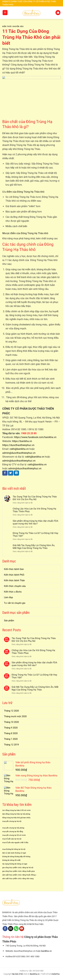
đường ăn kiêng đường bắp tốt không (16, 857)
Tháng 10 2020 (11, 722)
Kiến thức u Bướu (13, 591)
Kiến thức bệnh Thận (14, 580)
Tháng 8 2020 (11, 733)
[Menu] (5, 12)
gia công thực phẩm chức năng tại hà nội (17, 868)
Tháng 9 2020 (11, 727)
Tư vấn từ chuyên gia (14, 603)
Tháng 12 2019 (11, 744)
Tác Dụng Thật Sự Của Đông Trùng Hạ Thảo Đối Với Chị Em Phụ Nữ (35, 498)
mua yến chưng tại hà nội (11, 821)
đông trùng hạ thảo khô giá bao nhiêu (16, 818)
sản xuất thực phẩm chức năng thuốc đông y (19, 875)
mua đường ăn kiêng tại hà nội (13, 849)
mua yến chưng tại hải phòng (13, 828)
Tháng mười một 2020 (15, 716)
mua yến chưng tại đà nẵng (12, 832)
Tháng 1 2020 (11, 739)
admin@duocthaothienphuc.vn (18, 452)
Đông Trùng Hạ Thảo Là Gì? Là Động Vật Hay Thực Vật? (35, 534)
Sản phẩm (9, 620)
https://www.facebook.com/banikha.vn (35, 437)
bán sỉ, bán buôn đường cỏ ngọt (14, 853)
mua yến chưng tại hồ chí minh (14, 835)
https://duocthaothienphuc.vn (18, 445)
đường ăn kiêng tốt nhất (11, 860)
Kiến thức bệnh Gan (14, 569)
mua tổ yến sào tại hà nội (11, 839)
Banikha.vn (34, 974)
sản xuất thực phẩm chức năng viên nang (17, 879)
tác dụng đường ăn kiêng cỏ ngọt (14, 864)
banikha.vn (46, 951)
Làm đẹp (8, 597)
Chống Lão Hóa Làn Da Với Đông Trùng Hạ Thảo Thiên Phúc (34, 510)
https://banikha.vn (22, 441)
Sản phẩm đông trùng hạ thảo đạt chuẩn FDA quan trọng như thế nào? (35, 522)
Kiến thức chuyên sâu (12, 26)
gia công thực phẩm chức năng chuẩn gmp (18, 871)
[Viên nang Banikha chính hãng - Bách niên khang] (31, 12)
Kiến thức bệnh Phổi (14, 574)
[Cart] (58, 12)
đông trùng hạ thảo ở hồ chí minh (18, 810)
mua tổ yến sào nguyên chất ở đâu (15, 843)
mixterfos (55, 974)
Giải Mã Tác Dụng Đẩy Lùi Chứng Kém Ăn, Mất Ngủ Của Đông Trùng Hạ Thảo (34, 546)
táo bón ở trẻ (17, 974)
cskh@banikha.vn (19, 448)
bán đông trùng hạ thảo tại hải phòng (16, 814)
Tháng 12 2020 (11, 710)
